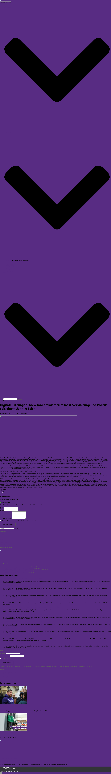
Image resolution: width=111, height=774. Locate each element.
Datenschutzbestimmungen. (19, 659)
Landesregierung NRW (42, 491)
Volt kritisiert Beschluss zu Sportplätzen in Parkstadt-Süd (22, 578)
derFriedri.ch (9, 705)
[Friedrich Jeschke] (5, 0)
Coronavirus (19, 491)
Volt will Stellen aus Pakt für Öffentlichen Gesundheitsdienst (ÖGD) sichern (28, 621)
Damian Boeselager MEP (9, 672)
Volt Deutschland (7, 675)
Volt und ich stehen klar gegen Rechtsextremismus (16, 567)
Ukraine (36, 732)
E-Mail (2, 509)
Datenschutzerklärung (9, 768)
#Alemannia (9, 271)
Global (11, 732)
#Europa (8, 263)
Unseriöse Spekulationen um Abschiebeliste (18, 643)
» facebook (3, 537)
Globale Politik (10, 267)
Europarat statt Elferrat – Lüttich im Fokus (14, 572)
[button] (57, 131)
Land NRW (33, 491)
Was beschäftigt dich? (6, 518)
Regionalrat (9, 260)
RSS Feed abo (4, 680)
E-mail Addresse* (5, 656)
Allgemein (2, 705)
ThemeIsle (15, 771)
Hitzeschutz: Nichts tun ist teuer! (14, 585)
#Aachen (8, 269)
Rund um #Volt (10, 261)
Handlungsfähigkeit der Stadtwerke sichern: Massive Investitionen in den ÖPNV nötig (31, 607)
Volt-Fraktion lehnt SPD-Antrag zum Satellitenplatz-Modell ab (24, 600)
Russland (30, 732)
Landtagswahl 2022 (11, 397)
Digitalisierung (26, 491)
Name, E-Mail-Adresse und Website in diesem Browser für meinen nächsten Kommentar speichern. (28, 521)
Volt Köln (5, 677)
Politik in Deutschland (20, 489)
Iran (15, 732)
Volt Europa (6, 676)
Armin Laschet (12, 491)
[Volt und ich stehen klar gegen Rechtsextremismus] (13, 703)
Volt (34, 489)
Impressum (6, 767)
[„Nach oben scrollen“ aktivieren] (1, 773)
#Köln (7, 268)
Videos (5, 134)
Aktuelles (5, 6)
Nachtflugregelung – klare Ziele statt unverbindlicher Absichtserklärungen (28, 592)
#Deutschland (10, 265)
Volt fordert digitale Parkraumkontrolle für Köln (19, 628)
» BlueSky (2, 539)
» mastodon (3, 542)
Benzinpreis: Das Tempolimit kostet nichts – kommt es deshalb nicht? (22, 569)
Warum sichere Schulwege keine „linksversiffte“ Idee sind (18, 568)
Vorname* (3, 653)
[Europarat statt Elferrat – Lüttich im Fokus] (13, 757)
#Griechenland (10, 264)
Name (2, 507)
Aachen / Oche (10, 489)
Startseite (5, 5)
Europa (15, 705)
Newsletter (9, 132)
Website (2, 510)
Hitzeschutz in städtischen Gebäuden (15, 636)
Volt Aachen (6, 673)
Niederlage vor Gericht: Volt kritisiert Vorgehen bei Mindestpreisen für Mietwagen (30, 614)
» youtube (2, 544)
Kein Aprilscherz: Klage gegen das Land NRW (15, 571)
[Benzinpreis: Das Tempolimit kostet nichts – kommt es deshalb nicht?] (13, 730)
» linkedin (2, 534)
